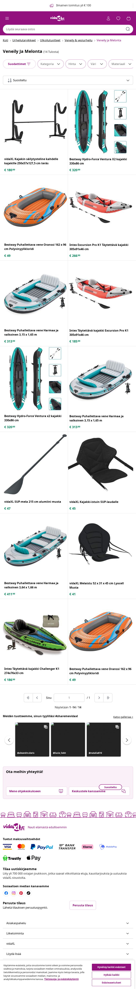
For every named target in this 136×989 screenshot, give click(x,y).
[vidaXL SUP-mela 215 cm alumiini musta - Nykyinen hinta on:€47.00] (35, 464)
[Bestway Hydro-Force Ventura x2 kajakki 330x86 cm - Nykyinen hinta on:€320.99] (35, 378)
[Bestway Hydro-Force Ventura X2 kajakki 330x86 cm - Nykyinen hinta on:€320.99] (100, 121)
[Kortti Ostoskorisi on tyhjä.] (129, 18)
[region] (67, 974)
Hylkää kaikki (112, 974)
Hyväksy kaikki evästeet (111, 967)
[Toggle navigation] (7, 18)
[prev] (37, 697)
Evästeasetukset (111, 982)
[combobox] (68, 29)
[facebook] (6, 893)
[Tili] (108, 18)
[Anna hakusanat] (128, 29)
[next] (99, 697)
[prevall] (28, 697)
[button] (32, 740)
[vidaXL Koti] (57, 18)
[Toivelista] (118, 18)
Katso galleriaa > (123, 717)
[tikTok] (28, 893)
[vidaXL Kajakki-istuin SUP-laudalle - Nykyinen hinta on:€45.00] (100, 464)
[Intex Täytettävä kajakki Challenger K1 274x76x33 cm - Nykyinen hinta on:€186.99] (35, 631)
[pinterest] (21, 893)
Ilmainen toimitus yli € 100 (73, 5)
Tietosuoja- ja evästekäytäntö (61, 979)
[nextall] (108, 697)
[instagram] (13, 893)
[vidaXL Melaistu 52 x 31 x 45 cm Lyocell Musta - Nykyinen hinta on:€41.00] (100, 545)
